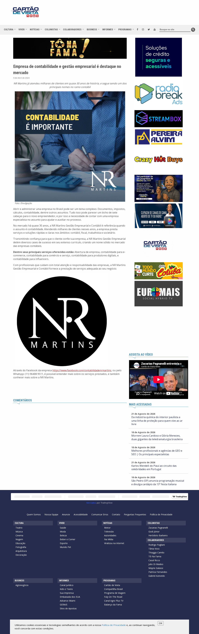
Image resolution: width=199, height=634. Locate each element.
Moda (63, 531)
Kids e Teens (66, 589)
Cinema (19, 535)
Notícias (34, 29)
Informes (107, 29)
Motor (107, 527)
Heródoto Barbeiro (158, 535)
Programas (125, 29)
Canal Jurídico (66, 585)
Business (92, 29)
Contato (116, 514)
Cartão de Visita (112, 585)
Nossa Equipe (51, 514)
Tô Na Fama (154, 556)
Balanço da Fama (113, 604)
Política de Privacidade (161, 514)
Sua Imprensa (67, 592)
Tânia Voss (154, 548)
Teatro (19, 527)
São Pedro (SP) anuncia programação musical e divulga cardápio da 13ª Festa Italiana (157, 482)
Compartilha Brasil (113, 589)
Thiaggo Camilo (156, 552)
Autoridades (110, 535)
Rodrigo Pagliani (156, 544)
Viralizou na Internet (114, 543)
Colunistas (51, 29)
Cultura (8, 29)
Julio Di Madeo (155, 564)
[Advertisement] (127, 14)
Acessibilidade (81, 514)
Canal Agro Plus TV (113, 600)
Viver (22, 29)
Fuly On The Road (113, 596)
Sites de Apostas (68, 608)
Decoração (21, 554)
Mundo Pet (65, 547)
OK (160, 623)
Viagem (19, 539)
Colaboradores (72, 29)
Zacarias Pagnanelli (158, 527)
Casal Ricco (154, 560)
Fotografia (21, 547)
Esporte (64, 543)
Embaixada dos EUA (70, 596)
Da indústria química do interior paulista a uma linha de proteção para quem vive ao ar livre (157, 420)
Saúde (63, 527)
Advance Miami (67, 600)
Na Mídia (108, 539)
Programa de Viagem (114, 592)
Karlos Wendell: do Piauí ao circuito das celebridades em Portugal (154, 467)
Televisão (109, 531)
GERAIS (63, 604)
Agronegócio (22, 585)
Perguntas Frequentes (135, 514)
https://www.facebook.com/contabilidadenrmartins (81, 370)
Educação (20, 543)
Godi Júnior (154, 531)
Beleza (63, 535)
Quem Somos (34, 514)
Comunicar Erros (99, 514)
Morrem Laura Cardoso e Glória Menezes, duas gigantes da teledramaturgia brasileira (157, 437)
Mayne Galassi (155, 568)
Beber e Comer (67, 539)
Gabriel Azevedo (156, 575)
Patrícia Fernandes (157, 571)
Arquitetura (21, 550)
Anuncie (66, 514)
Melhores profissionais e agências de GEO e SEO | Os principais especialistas (156, 452)
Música (19, 531)
